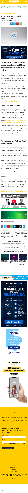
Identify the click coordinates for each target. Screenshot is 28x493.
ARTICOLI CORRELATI (9, 251)
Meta (5, 221)
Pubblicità (14, 461)
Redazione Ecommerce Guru (7, 20)
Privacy (14, 465)
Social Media (13, 13)
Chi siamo (14, 454)
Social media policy (14, 467)
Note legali (14, 469)
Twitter (12, 221)
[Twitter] (14, 23)
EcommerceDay (22, 183)
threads (8, 221)
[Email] (17, 226)
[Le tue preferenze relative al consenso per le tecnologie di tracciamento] (2, 490)
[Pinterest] (17, 23)
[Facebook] (11, 23)
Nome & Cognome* (6, 435)
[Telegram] (24, 226)
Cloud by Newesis (14, 471)
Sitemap (14, 478)
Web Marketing (6, 13)
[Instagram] (11, 412)
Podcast (14, 463)
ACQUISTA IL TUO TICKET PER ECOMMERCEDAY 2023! (14, 191)
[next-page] (14, 267)
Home (2, 12)
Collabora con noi (14, 459)
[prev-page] (13, 267)
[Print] (20, 226)
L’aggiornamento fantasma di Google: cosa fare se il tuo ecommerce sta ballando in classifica (4, 262)
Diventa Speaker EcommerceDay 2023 (14, 136)
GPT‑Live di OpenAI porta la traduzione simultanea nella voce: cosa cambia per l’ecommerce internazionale (23, 262)
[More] (24, 23)
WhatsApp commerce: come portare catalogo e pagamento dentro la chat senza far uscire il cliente (14, 262)
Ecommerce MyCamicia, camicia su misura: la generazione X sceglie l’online (21, 234)
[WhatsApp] (21, 23)
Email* (3, 439)
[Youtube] (20, 412)
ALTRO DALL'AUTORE (19, 251)
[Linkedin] (14, 226)
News (5, 12)
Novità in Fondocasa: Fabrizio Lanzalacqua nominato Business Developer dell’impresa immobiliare (7, 234)
